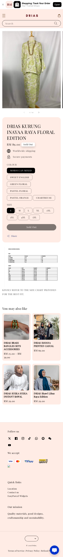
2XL (48, 210)
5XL (35, 217)
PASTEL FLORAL (19, 191)
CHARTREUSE (44, 197)
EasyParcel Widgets (18, 496)
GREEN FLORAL (19, 184)
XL (37, 210)
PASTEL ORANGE (19, 197)
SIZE (9, 204)
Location (12, 488)
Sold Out (31, 227)
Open (57, 4)
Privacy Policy (33, 550)
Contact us (13, 492)
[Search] (56, 23)
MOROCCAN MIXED (21, 170)
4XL (23, 217)
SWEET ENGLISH (19, 177)
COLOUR (12, 164)
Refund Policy (48, 550)
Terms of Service (16, 550)
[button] (3, 15)
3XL (12, 217)
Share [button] (14, 236)
